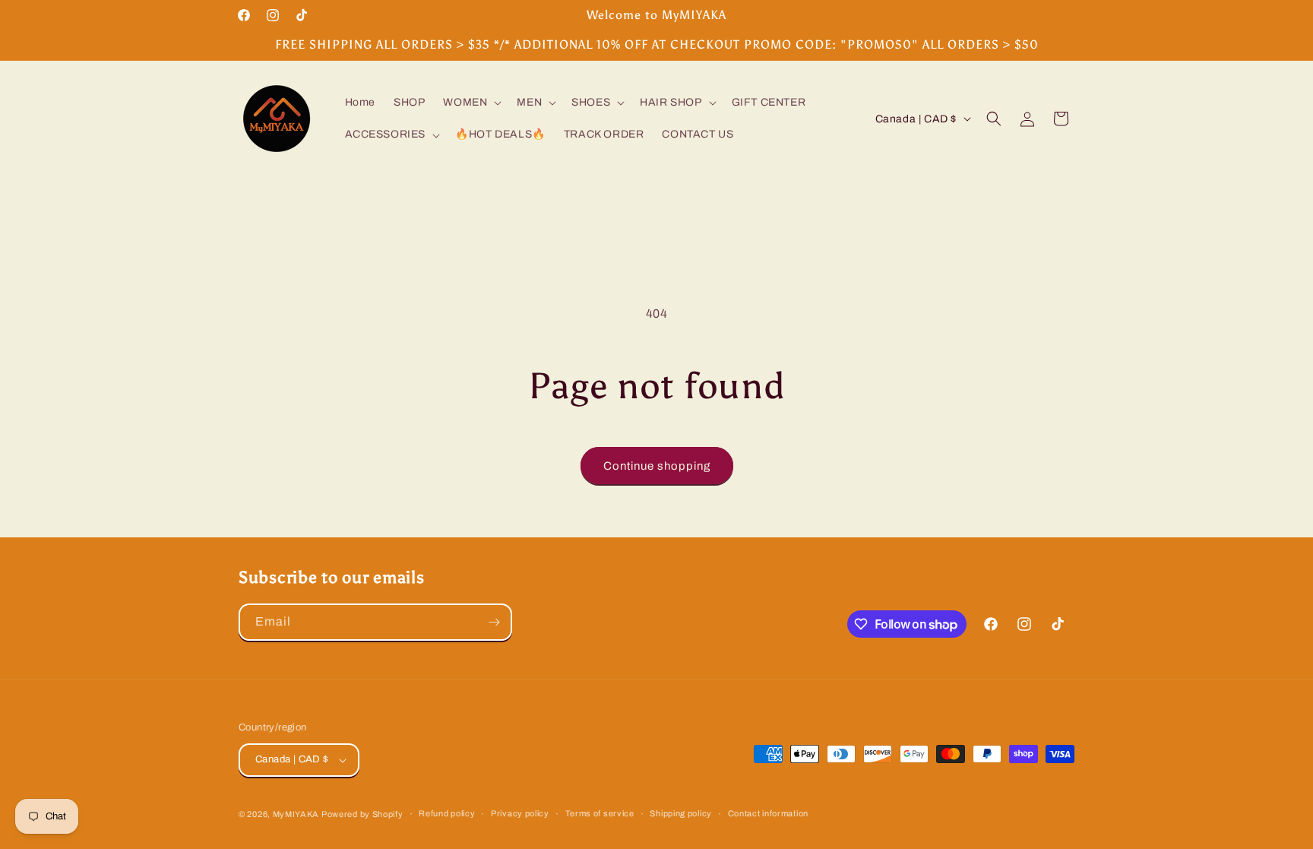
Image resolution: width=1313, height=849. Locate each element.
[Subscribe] (494, 622)
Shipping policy (681, 813)
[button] (471, 103)
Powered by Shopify (362, 814)
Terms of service (599, 813)
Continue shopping (656, 466)
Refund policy (447, 813)
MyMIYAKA (296, 814)
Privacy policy (520, 813)
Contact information (768, 813)
